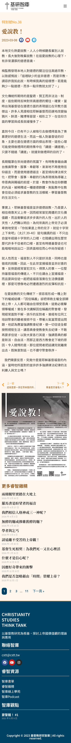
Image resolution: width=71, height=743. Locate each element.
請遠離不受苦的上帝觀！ (21, 539)
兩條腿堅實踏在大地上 (19, 493)
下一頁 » (38, 591)
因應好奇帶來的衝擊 (17, 566)
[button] (21, 40)
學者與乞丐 (10, 530)
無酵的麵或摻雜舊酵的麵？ (22, 521)
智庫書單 (8, 681)
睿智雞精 (8, 686)
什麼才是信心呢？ (15, 557)
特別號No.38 (12, 21)
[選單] (65, 6)
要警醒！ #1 (10, 714)
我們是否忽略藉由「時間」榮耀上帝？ (31, 576)
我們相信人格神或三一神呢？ (24, 512)
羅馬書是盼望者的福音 (19, 503)
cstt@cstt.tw (11, 655)
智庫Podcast (10, 696)
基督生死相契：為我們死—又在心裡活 (31, 548)
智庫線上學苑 (11, 691)
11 (26, 591)
